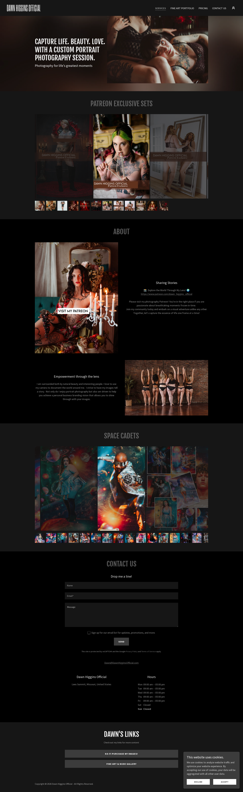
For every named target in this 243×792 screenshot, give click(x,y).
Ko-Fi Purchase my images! (121, 753)
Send (121, 641)
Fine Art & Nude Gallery (121, 763)
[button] (233, 8)
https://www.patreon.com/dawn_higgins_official (166, 294)
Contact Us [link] (219, 8)
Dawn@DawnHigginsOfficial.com (121, 662)
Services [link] (160, 8)
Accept (225, 782)
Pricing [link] (203, 8)
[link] (39, 10)
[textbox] (121, 585)
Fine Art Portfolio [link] (182, 8)
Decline (198, 782)
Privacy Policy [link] (132, 651)
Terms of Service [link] (148, 651)
